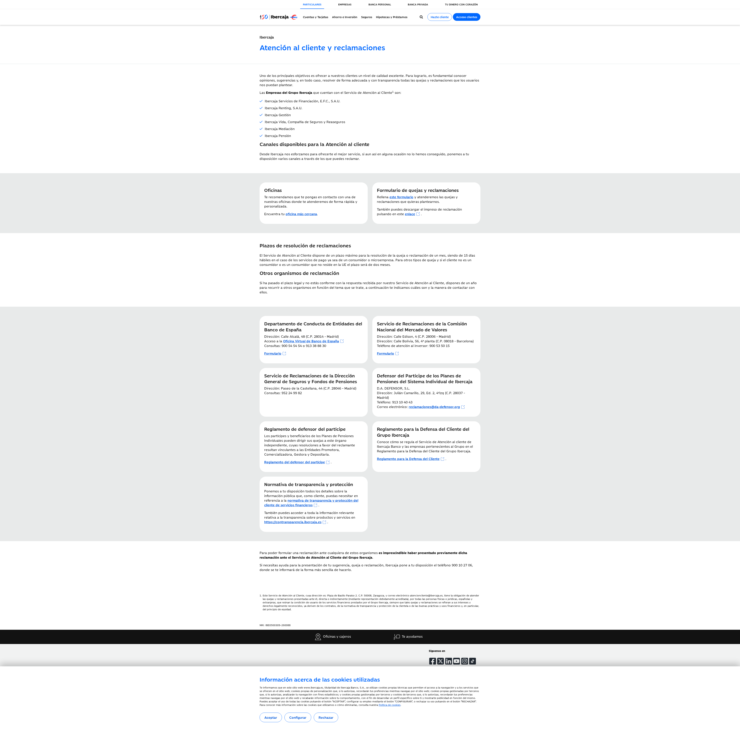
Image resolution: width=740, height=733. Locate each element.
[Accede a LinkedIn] (448, 661)
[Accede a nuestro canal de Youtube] (456, 661)
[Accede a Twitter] (440, 661)
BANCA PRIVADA (418, 4)
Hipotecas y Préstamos (391, 17)
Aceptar (270, 717)
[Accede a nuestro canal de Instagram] (464, 661)
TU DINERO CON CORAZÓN (461, 4)
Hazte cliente (440, 17)
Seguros (366, 17)
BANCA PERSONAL (379, 4)
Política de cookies (389, 704)
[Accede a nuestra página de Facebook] (432, 661)
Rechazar (326, 717)
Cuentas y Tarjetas (315, 17)
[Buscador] (421, 16)
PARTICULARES (312, 4)
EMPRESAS (345, 4)
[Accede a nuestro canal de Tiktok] (472, 661)
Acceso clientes (466, 17)
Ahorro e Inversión (344, 17)
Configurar (297, 717)
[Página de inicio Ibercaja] (280, 16)
